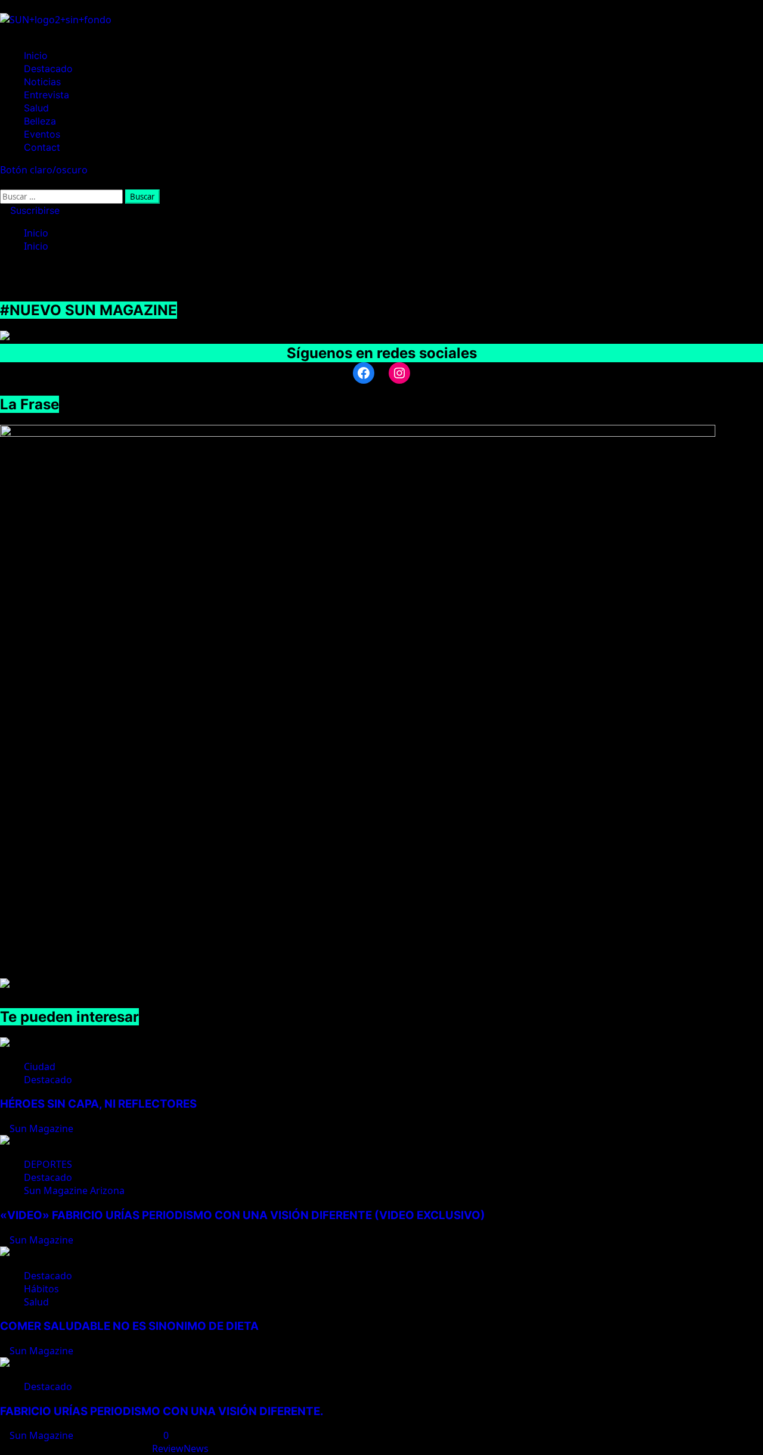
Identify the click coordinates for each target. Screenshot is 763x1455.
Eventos (42, 134)
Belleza (40, 121)
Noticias (42, 82)
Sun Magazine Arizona (74, 1190)
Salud (36, 108)
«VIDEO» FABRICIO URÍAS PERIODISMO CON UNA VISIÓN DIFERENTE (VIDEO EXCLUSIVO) (242, 1215)
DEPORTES (48, 1164)
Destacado (48, 68)
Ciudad (39, 1066)
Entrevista (46, 95)
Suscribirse (33, 210)
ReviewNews (180, 1448)
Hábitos (41, 1288)
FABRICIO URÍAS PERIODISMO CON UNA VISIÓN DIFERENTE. (162, 1411)
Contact (42, 147)
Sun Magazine (43, 1128)
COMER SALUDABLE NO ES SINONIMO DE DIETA (129, 1326)
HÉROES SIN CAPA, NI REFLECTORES (98, 1104)
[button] (3, 182)
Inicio (36, 55)
